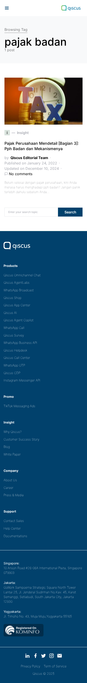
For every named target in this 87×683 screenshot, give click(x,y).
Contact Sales (14, 521)
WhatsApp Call (14, 328)
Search (70, 212)
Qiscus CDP (12, 373)
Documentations (15, 536)
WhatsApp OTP (14, 365)
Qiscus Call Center (17, 358)
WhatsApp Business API (20, 343)
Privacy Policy (30, 666)
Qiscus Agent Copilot (18, 320)
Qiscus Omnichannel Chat (22, 275)
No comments (20, 174)
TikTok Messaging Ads (19, 406)
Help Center (12, 528)
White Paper (12, 454)
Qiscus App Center (17, 305)
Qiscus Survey (14, 335)
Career (8, 487)
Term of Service (55, 666)
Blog (7, 447)
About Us (10, 480)
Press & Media (14, 495)
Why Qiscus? (13, 432)
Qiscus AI (10, 313)
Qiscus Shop (12, 298)
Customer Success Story (21, 439)
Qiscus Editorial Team (29, 157)
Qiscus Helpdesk (15, 350)
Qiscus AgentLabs (16, 282)
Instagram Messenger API (22, 380)
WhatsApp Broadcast (19, 290)
